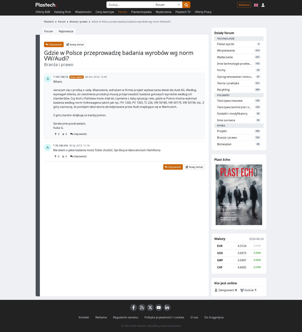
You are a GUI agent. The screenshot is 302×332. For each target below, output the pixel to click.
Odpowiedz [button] (80, 134)
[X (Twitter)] (150, 307)
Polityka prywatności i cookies (164, 317)
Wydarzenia (163, 12)
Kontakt (84, 317)
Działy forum (224, 33)
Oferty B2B (43, 12)
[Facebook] (133, 307)
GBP (220, 260)
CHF (219, 267)
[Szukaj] (186, 4)
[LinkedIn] (167, 307)
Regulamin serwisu (125, 317)
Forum (122, 12)
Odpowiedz (55, 44)
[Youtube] (158, 307)
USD (220, 253)
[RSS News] (141, 307)
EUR (220, 246)
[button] (263, 4)
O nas (194, 317)
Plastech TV (183, 12)
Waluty (219, 239)
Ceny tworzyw (105, 12)
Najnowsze (66, 31)
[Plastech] (46, 5)
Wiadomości (83, 12)
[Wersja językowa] (256, 4)
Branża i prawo (78, 21)
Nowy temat (76, 44)
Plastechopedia (141, 12)
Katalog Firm (62, 12)
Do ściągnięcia (214, 317)
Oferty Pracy (203, 12)
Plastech (49, 21)
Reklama (244, 4)
